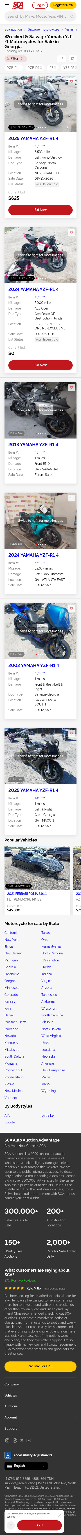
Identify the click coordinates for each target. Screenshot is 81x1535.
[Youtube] (29, 1440)
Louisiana (48, 1049)
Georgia (10, 967)
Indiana (46, 974)
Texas (45, 932)
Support (10, 1428)
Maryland (11, 1029)
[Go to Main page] (17, 5)
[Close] (60, 1515)
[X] (22, 1440)
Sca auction (13, 29)
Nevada (10, 1036)
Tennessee (49, 994)
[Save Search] (72, 58)
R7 (53, 67)
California (11, 932)
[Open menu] (6, 4)
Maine (45, 1077)
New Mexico (13, 1091)
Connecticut (13, 1070)
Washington (50, 960)
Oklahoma (12, 974)
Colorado (11, 994)
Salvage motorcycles (43, 29)
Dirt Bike (47, 1115)
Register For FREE (40, 1366)
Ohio (44, 939)
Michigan (11, 960)
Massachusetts (15, 1022)
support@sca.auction (19, 1483)
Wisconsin (48, 1008)
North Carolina (52, 953)
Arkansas (48, 1063)
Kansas (9, 1001)
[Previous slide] (12, 104)
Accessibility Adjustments (33, 1455)
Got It (39, 1525)
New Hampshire (53, 1070)
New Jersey (13, 953)
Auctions (11, 1406)
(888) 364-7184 (43, 1478)
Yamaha (71, 29)
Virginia (46, 981)
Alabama (48, 1001)
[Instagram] (7, 1440)
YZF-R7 (70, 67)
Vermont (10, 1098)
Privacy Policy (30, 1508)
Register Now (63, 5)
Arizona (46, 987)
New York (11, 939)
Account (10, 1417)
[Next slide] (68, 104)
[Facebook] (15, 1440)
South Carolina (52, 1015)
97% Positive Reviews (20, 1280)
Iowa (7, 1008)
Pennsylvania (51, 946)
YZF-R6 (35, 67)
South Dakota (14, 1056)
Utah (45, 1043)
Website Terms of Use (50, 1508)
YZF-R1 (13, 67)
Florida (46, 967)
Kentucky (11, 1043)
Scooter (10, 1122)
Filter (16, 58)
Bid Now (40, 210)
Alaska (9, 1084)
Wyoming (48, 1091)
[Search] (72, 16)
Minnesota (12, 987)
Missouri (47, 1022)
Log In (40, 5)
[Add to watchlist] (71, 81)
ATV (7, 1115)
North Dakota (51, 1029)
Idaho (45, 1084)
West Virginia (51, 1036)
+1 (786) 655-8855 (17, 1478)
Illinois (9, 946)
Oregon (10, 981)
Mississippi (12, 1049)
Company (11, 1384)
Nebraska (48, 1056)
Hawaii (9, 1015)
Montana (10, 1063)
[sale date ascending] (61, 58)
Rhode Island (14, 1077)
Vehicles (10, 1395)
